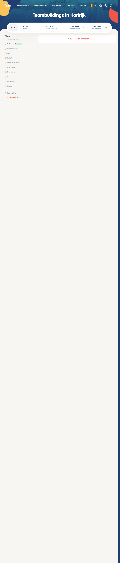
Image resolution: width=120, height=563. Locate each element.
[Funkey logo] (8, 5)
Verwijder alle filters (14, 97)
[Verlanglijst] (110, 5)
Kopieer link (11, 93)
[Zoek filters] (32, 39)
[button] (31, 44)
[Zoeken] (100, 5)
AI (14, 28)
